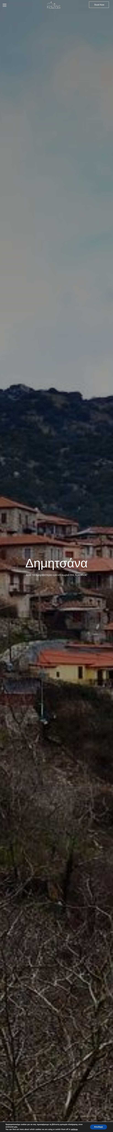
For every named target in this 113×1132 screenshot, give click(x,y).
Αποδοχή (98, 1127)
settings (74, 1129)
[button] (99, 5)
